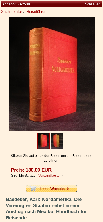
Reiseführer (36, 11)
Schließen (93, 4)
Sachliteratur (11, 11)
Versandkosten (50, 176)
